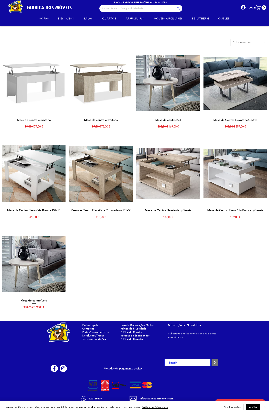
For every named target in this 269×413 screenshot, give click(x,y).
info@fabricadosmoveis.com (156, 398)
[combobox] (249, 42)
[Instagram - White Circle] (63, 368)
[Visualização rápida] (34, 83)
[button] (261, 7)
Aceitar (253, 407)
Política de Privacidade (155, 407)
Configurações (232, 407)
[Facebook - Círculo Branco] (54, 368)
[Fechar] (264, 407)
